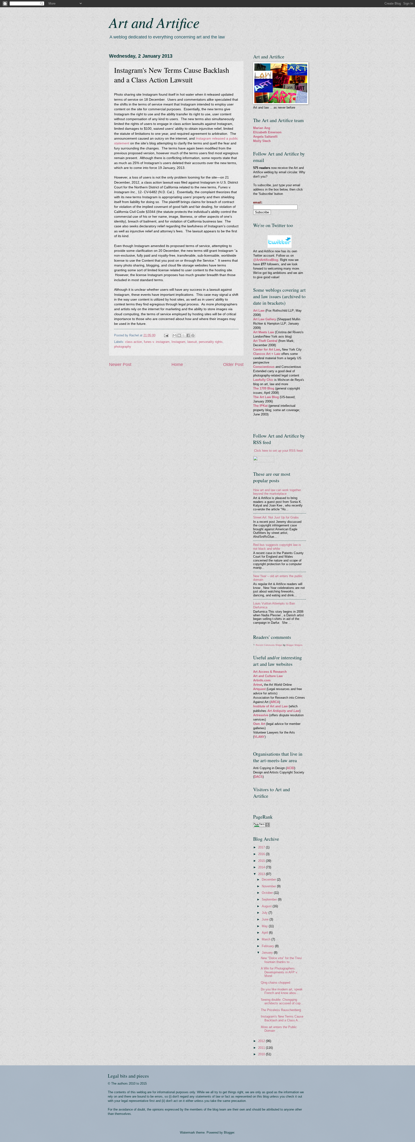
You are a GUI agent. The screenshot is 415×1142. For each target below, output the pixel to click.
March (266, 939)
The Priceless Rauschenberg (281, 1010)
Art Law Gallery (264, 319)
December (269, 879)
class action (133, 342)
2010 (262, 1054)
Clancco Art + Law (266, 354)
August (267, 906)
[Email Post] (166, 335)
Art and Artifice (154, 22)
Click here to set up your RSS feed (278, 450)
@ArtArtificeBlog (265, 260)
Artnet (257, 684)
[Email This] (174, 335)
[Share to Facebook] (188, 335)
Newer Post (120, 364)
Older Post (233, 364)
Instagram (178, 342)
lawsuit (192, 342)
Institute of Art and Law (270, 706)
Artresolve (261, 715)
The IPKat (261, 405)
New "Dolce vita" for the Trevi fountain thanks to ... (281, 959)
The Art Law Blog (266, 397)
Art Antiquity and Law (283, 711)
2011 (262, 1047)
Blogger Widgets (294, 645)
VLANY (259, 737)
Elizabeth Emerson (267, 132)
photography (122, 346)
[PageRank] (261, 826)
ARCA (274, 702)
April (265, 932)
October (268, 893)
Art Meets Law (264, 332)
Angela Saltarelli (265, 136)
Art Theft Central (265, 341)
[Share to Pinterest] (192, 335)
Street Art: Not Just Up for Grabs (276, 517)
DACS (258, 776)
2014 (262, 867)
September (270, 899)
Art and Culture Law (268, 676)
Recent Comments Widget (269, 645)
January (268, 952)
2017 (262, 847)
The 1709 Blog (263, 388)
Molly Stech (262, 141)
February (268, 946)
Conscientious (264, 367)
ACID (290, 768)
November (269, 886)
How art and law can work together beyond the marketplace (277, 491)
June (265, 919)
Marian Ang (261, 128)
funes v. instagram (157, 342)
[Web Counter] (261, 804)
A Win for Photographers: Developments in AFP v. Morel (279, 972)
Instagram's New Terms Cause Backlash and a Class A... (282, 1018)
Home (177, 364)
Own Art (259, 724)
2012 (262, 1041)
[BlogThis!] (179, 335)
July (265, 912)
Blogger (229, 1132)
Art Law (258, 310)
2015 (262, 861)
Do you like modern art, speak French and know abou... (282, 991)
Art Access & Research (270, 671)
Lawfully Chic (263, 380)
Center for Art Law (266, 349)
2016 (262, 854)
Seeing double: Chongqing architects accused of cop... (282, 1001)
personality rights (211, 342)
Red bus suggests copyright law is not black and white (277, 546)
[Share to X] (183, 335)
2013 (262, 874)
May (265, 926)
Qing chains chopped (275, 982)
